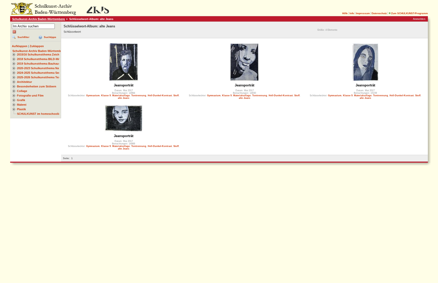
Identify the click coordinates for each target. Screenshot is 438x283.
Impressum (363, 13)
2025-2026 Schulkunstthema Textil (39, 77)
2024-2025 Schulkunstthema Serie (39, 72)
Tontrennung (138, 95)
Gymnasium (93, 95)
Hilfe (345, 13)
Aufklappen (19, 46)
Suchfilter (23, 37)
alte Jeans (123, 98)
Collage (22, 90)
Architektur (24, 81)
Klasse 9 (106, 95)
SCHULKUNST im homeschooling (39, 113)
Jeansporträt (123, 85)
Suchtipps (50, 37)
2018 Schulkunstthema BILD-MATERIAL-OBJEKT (49, 59)
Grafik (21, 100)
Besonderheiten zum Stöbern (36, 86)
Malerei (21, 104)
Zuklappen (37, 46)
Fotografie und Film (30, 95)
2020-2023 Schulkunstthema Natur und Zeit (46, 68)
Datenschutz (379, 13)
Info (352, 13)
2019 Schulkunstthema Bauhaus (38, 63)
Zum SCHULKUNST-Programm (409, 13)
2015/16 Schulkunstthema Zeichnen (40, 54)
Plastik (21, 109)
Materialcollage (121, 95)
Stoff (176, 95)
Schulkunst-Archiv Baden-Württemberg (38, 19)
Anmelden (419, 18)
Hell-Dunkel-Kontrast (160, 95)
